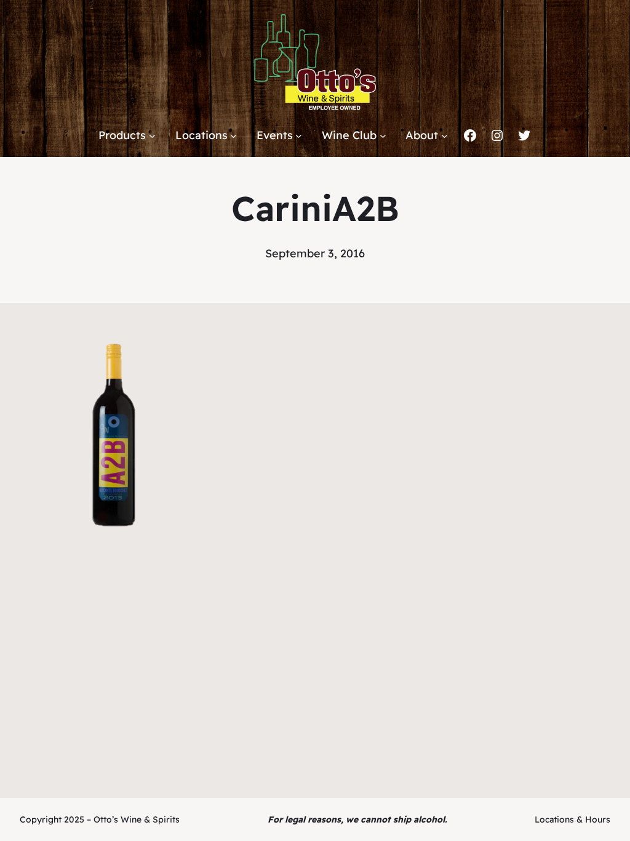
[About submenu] (444, 135)
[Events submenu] (298, 135)
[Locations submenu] (233, 135)
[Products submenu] (152, 135)
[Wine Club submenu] (383, 135)
